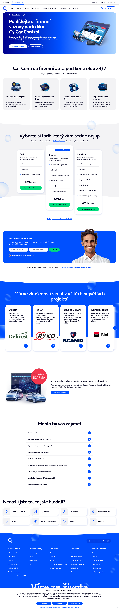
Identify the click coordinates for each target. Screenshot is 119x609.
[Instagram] (89, 541)
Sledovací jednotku (59, 141)
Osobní (7, 2)
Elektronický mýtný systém (58, 564)
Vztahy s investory (76, 557)
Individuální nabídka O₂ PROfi (17, 576)
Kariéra (73, 572)
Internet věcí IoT (13, 553)
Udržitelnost (74, 568)
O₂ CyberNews (112, 2)
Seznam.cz (53, 560)
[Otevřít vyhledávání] (102, 8)
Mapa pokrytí (96, 564)
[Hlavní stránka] (9, 15)
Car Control (11, 557)
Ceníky (31, 557)
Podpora (94, 553)
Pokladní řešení (13, 568)
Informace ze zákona (77, 564)
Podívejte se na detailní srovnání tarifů (59, 219)
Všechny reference (56, 568)
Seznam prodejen (97, 560)
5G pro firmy (33, 553)
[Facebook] (94, 541)
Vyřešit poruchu (96, 568)
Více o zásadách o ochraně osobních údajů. (77, 267)
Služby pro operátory (98, 572)
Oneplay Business (13, 564)
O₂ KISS (10, 560)
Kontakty (94, 2)
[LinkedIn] (108, 541)
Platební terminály (14, 572)
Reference (102, 2)
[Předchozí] (4, 328)
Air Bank (52, 553)
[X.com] (99, 541)
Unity (30, 564)
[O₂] (5, 8)
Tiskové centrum (76, 560)
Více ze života (33, 560)
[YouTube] (103, 541)
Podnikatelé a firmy (19, 2)
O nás (72, 553)
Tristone (52, 557)
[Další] (115, 328)
